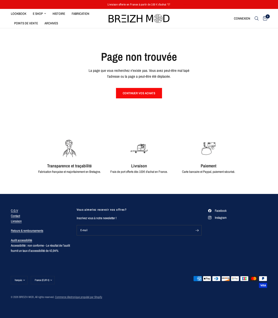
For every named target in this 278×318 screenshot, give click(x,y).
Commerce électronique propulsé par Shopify (78, 297)
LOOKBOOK (18, 13)
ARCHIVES (51, 23)
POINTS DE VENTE (26, 23)
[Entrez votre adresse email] (197, 230)
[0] (264, 18)
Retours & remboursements (27, 230)
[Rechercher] (256, 18)
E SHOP (38, 13)
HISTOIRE (59, 13)
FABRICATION (80, 13)
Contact (15, 216)
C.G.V (14, 210)
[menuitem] (20, 14)
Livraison (16, 221)
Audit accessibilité (21, 240)
